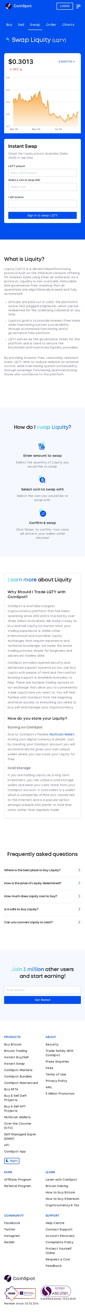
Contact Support (59, 1229)
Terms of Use (56, 1074)
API (6, 1145)
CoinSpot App (15, 1151)
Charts (68, 24)
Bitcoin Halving (57, 1186)
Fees (49, 1068)
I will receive (16, 197)
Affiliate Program (17, 1180)
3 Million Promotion (60, 1094)
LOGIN (65, 6)
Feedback (53, 1266)
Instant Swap (14, 1064)
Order (51, 24)
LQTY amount (16, 166)
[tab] (42, 870)
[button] (42, 870)
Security (52, 1044)
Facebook (12, 1223)
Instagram (12, 1236)
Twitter (9, 1229)
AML (49, 1087)
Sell (21, 24)
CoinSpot (22, 6)
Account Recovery (60, 1236)
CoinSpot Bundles (18, 1076)
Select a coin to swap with (24, 179)
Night (13, 1161)
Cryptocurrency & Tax (62, 1205)
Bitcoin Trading (15, 1051)
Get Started (42, 1000)
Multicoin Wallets (17, 1117)
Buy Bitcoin (12, 1044)
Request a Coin (58, 1259)
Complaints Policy (59, 1242)
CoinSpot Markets (18, 1070)
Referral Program (17, 1186)
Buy (9, 24)
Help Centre (55, 1223)
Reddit (9, 1242)
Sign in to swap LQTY (42, 215)
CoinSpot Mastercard (21, 1083)
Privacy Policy (56, 1081)
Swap (35, 24)
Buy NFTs (11, 1089)
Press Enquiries (57, 1062)
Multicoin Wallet (62, 734)
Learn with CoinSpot (61, 1180)
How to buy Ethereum (62, 1199)
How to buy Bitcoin (60, 1192)
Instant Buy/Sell (16, 1057)
